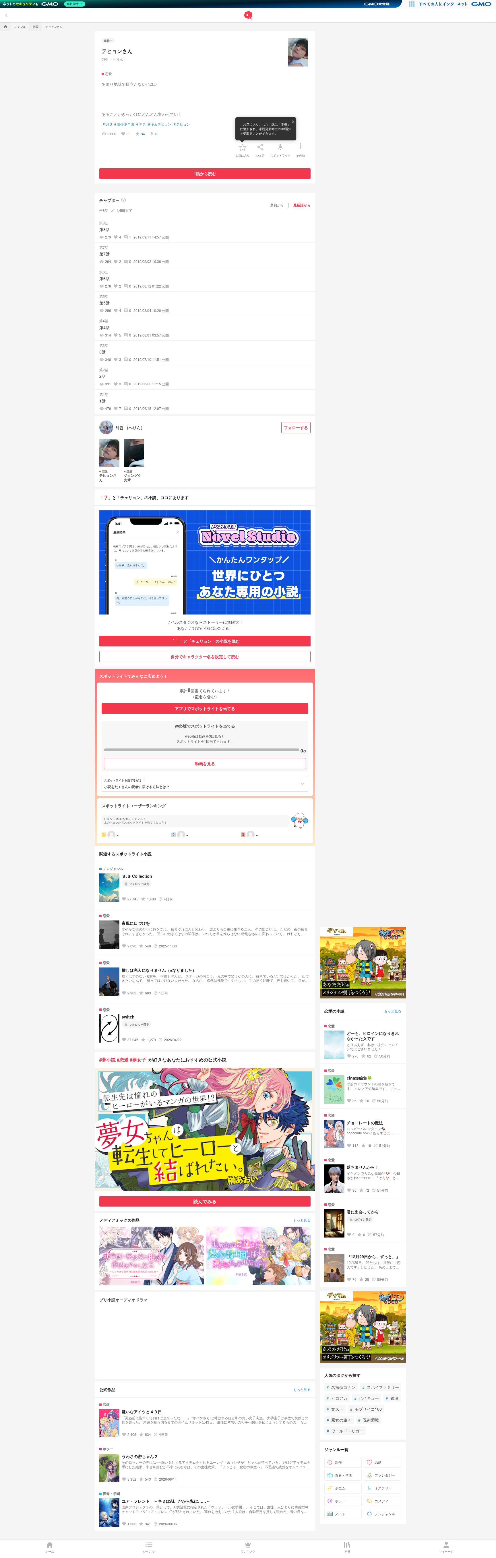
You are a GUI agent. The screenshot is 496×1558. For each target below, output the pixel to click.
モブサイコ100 (366, 1409)
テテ (141, 124)
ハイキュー (366, 1398)
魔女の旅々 (339, 1420)
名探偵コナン (341, 1387)
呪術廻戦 (368, 1420)
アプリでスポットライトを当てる (205, 708)
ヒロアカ (337, 1398)
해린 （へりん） (114, 58)
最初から (277, 204)
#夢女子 (138, 1059)
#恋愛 (123, 1059)
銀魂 (392, 1398)
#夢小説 (107, 1059)
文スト (335, 1409)
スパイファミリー (380, 1387)
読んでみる (204, 1201)
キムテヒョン (159, 124)
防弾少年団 (124, 124)
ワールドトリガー (345, 1431)
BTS (107, 124)
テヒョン (182, 124)
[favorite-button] (242, 147)
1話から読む (205, 173)
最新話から (302, 205)
